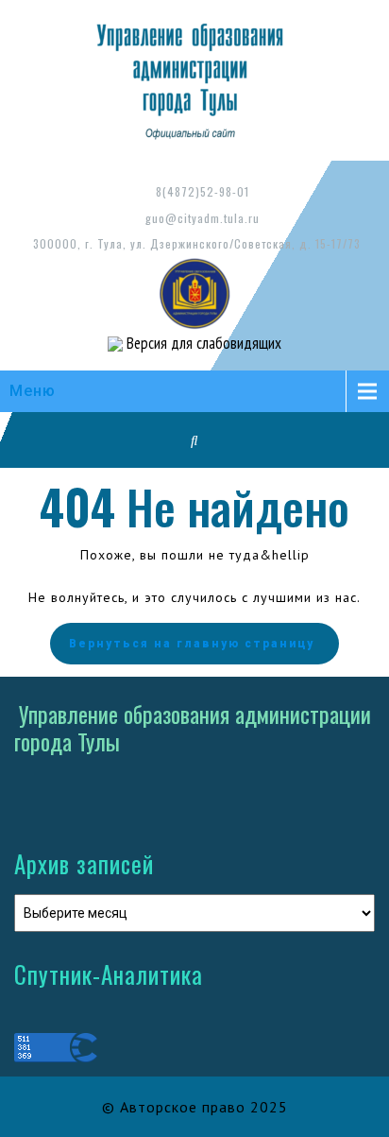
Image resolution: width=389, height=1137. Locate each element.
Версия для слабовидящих (202, 343)
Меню (32, 391)
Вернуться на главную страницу (191, 643)
